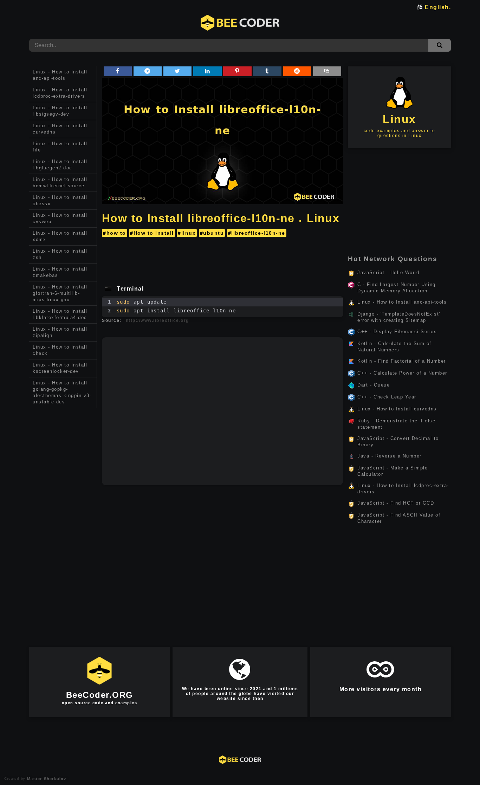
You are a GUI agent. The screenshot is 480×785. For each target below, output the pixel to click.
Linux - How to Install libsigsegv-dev (60, 111)
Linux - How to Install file (60, 147)
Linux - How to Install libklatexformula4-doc (60, 314)
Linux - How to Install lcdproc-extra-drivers (60, 93)
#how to (114, 233)
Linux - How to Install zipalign (60, 332)
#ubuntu (212, 233)
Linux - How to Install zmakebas (60, 272)
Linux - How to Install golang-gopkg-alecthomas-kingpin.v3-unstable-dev (62, 392)
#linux (187, 233)
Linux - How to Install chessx (60, 200)
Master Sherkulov (45, 779)
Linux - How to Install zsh (60, 254)
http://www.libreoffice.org (157, 320)
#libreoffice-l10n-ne (256, 233)
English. (438, 7)
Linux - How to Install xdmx (60, 236)
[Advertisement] (63, 517)
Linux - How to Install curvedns (60, 129)
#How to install (152, 233)
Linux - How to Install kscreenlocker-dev (60, 368)
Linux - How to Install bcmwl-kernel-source (60, 182)
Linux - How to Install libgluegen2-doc (60, 164)
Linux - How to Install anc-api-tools (60, 75)
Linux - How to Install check (60, 350)
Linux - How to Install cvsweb (60, 218)
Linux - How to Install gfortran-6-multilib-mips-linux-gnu (60, 293)
